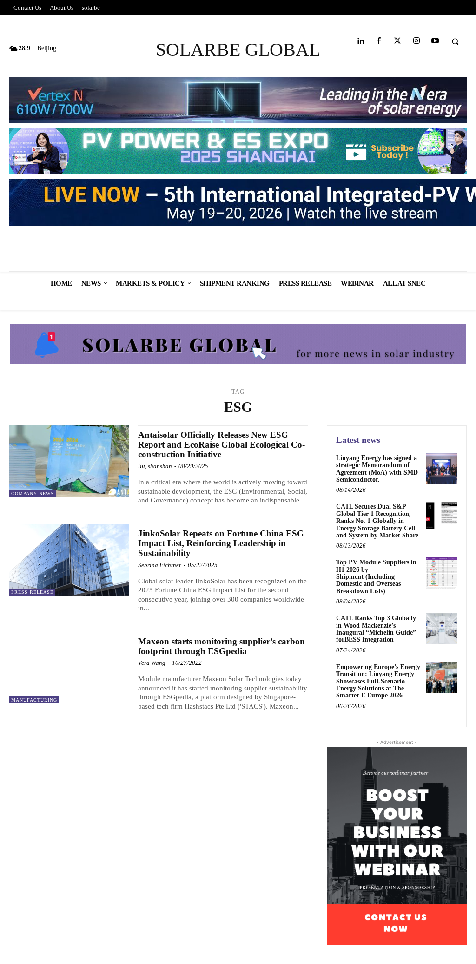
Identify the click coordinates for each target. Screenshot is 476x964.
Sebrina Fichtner (159, 565)
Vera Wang (151, 662)
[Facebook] (379, 41)
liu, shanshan (155, 465)
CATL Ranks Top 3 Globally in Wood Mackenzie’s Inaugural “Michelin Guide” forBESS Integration (376, 629)
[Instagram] (416, 41)
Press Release (32, 592)
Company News (32, 493)
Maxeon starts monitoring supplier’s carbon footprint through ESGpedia (221, 646)
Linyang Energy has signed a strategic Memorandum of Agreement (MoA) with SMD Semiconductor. (377, 469)
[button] (455, 41)
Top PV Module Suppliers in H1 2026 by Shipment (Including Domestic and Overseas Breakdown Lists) (376, 577)
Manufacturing (34, 700)
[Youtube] (435, 41)
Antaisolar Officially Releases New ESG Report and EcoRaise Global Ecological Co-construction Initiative (221, 444)
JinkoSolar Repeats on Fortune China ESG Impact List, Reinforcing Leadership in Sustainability (221, 543)
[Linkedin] (360, 41)
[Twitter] (397, 41)
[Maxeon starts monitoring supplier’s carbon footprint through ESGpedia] (69, 667)
